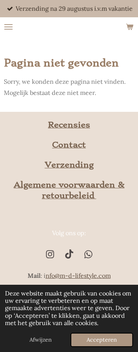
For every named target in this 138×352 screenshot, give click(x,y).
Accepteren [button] (102, 339)
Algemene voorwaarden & (69, 184)
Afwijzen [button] (41, 339)
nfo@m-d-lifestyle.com (78, 275)
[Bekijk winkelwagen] (129, 27)
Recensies (69, 125)
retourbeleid (69, 195)
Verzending (69, 164)
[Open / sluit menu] (8, 27)
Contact (69, 144)
